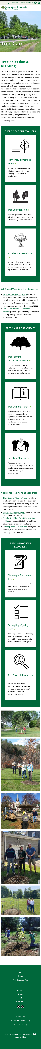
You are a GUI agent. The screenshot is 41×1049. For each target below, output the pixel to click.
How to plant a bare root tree (15, 526)
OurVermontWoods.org (20, 1020)
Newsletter (15, 3)
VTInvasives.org (20, 1024)
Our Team (29, 3)
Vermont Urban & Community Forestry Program (16, 8)
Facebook (35, 3)
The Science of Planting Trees (15, 498)
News (20, 976)
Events (22, 3)
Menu (38, 8)
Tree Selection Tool (20, 980)
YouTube (39, 3)
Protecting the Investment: (14, 512)
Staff (20, 998)
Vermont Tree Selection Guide (15, 294)
